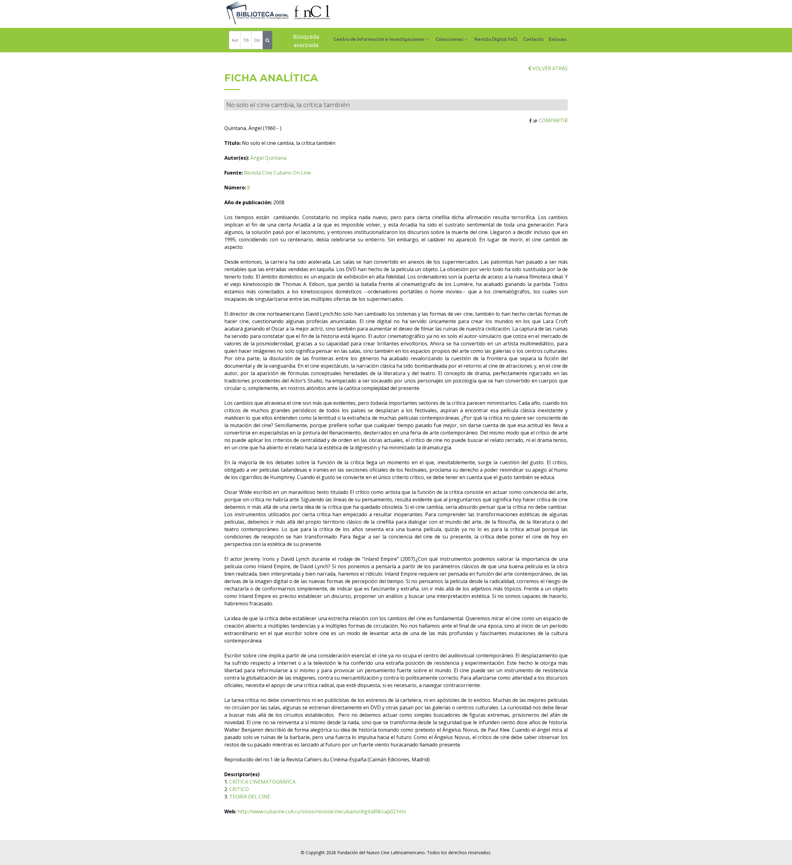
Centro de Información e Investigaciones (379, 39)
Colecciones (449, 39)
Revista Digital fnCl (495, 39)
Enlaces (557, 39)
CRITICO (239, 789)
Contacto (533, 39)
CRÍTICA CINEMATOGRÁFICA (262, 781)
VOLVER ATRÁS (549, 68)
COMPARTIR (553, 120)
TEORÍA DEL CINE (249, 796)
